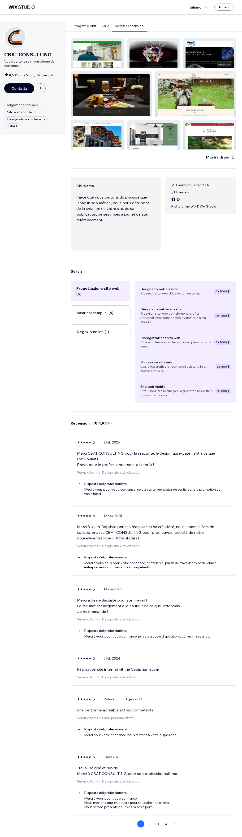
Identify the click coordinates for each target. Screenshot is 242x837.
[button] (97, 53)
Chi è (105, 26)
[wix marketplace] (22, 7)
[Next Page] (174, 824)
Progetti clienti (84, 26)
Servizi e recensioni (129, 26)
